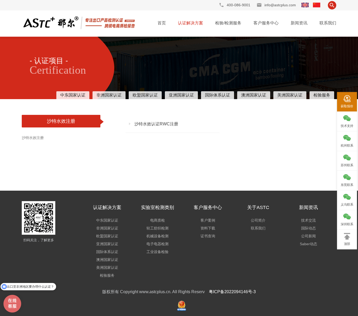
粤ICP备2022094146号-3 (232, 292)
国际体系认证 (217, 95)
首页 (162, 23)
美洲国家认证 (289, 95)
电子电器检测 (158, 244)
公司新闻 (308, 236)
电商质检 (157, 220)
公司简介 (258, 220)
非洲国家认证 (109, 95)
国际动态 (308, 228)
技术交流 (308, 220)
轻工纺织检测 (158, 228)
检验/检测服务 (228, 23)
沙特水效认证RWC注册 (155, 124)
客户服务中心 (266, 23)
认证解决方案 (190, 23)
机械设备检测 (158, 236)
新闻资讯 (299, 23)
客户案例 (207, 220)
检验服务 (321, 95)
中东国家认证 (72, 95)
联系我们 (327, 23)
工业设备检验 (158, 252)
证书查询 (207, 236)
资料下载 (207, 228)
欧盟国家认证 (145, 95)
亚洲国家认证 (181, 95)
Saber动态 (308, 244)
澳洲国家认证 (253, 95)
